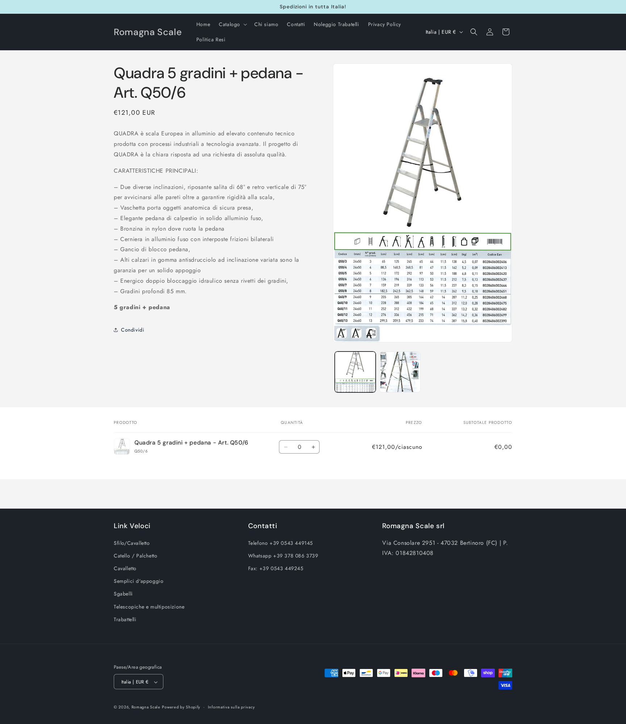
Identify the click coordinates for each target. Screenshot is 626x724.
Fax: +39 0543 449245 (276, 568)
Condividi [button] (132, 329)
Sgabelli (123, 593)
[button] (232, 24)
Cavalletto (125, 568)
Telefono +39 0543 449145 (280, 542)
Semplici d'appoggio (138, 580)
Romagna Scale (146, 707)
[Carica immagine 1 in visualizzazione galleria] (355, 372)
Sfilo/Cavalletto (132, 542)
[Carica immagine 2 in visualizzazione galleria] (399, 372)
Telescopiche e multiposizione (149, 606)
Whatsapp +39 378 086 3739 (283, 555)
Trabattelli (125, 619)
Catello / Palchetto (135, 555)
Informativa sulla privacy (231, 707)
